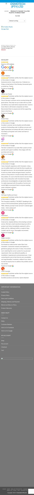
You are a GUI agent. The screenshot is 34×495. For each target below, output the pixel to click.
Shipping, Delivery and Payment (10, 301)
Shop (2, 340)
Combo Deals (27, 489)
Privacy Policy (5, 295)
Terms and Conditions (7, 298)
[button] (3, 5)
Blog (14, 490)
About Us (9, 490)
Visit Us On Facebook (7, 327)
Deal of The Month (16, 489)
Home (6, 11)
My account (4, 343)
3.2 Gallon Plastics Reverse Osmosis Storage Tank (8, 47)
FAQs (2, 321)
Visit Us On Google (6, 331)
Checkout (4, 347)
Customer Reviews (6, 324)
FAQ (18, 490)
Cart (2, 350)
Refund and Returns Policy (9, 305)
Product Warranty (6, 308)
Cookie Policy (5, 292)
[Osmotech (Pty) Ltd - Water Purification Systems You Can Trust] (17, 5)
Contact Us (4, 318)
